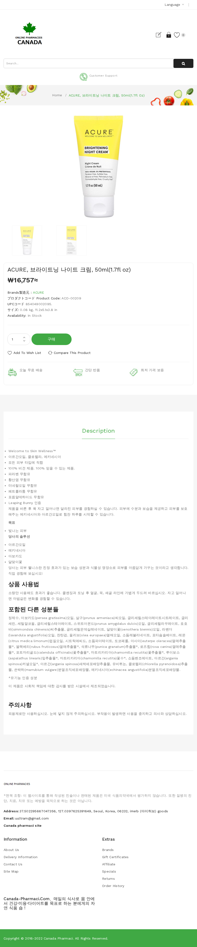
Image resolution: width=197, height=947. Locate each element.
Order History (113, 886)
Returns (108, 878)
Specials (109, 871)
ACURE (38, 292)
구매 (51, 339)
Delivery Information (21, 857)
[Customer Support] (98, 79)
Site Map (11, 871)
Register (160, 34)
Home (57, 95)
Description (98, 430)
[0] (177, 34)
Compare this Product (72, 353)
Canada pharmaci (58, 938)
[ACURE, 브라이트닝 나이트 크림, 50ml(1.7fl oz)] (27, 240)
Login (169, 34)
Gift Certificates (115, 857)
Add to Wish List (27, 353)
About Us (11, 850)
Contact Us (13, 864)
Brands (108, 850)
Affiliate (109, 864)
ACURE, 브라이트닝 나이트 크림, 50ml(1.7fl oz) (107, 95)
